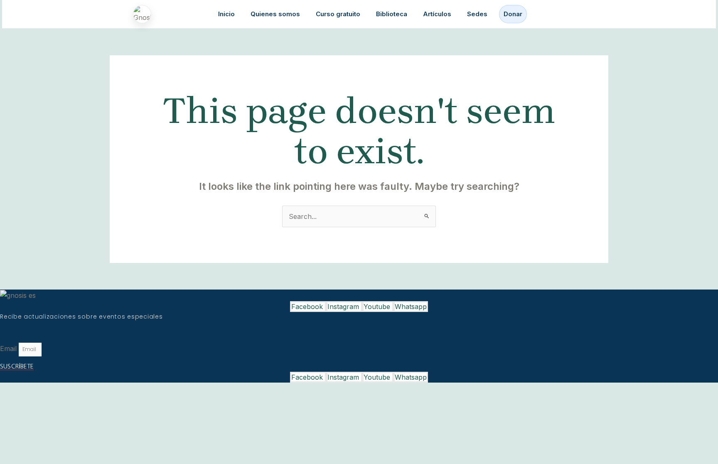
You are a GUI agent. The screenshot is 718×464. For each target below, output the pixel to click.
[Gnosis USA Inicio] (144, 14)
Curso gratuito (338, 14)
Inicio (226, 14)
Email (9, 348)
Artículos (437, 14)
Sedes (477, 14)
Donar (513, 14)
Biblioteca (391, 14)
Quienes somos (275, 14)
